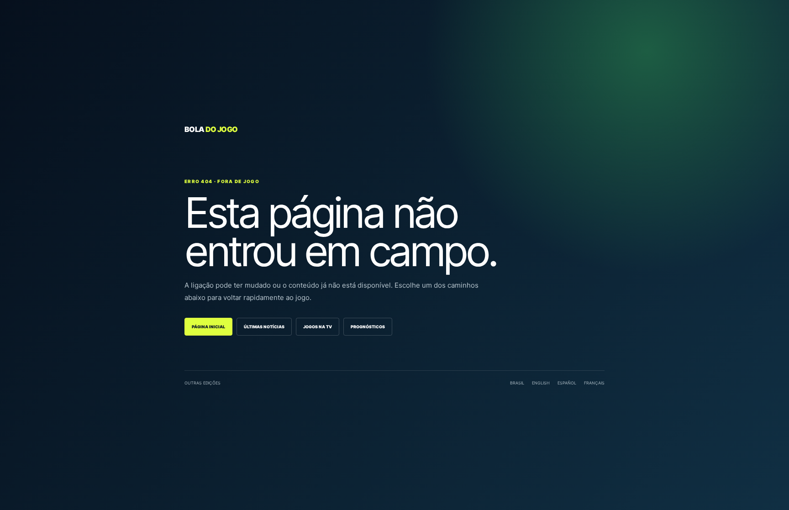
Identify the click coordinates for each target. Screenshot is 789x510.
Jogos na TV (317, 326)
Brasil (517, 382)
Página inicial (208, 326)
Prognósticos (368, 326)
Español (567, 382)
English (541, 382)
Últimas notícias (264, 326)
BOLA (210, 129)
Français (594, 382)
